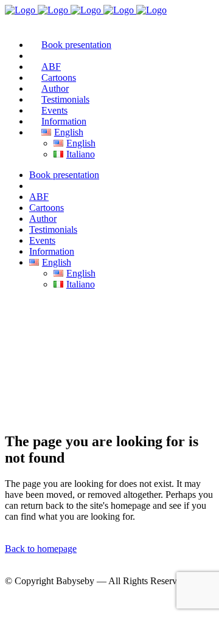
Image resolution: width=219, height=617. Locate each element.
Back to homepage (41, 548)
